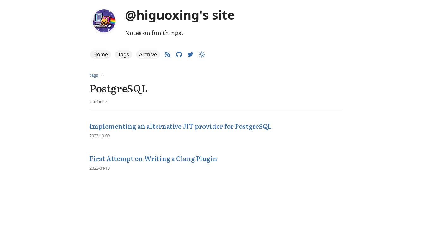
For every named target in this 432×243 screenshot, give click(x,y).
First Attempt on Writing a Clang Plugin (153, 158)
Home (100, 54)
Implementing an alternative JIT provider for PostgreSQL (180, 126)
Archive (148, 54)
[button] (202, 54)
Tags (123, 54)
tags (93, 75)
